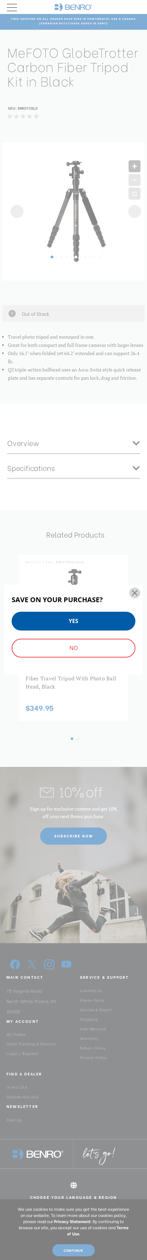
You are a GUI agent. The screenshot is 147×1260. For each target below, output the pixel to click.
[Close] (134, 593)
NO (73, 648)
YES (73, 621)
